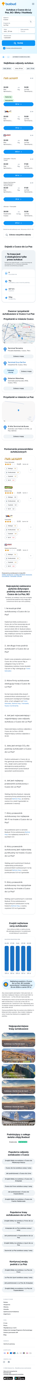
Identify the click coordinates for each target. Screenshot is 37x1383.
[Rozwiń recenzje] (30, 470)
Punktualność (12, 472)
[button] (31, 21)
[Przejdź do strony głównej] (9, 4)
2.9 (18, 472)
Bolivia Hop (8, 491)
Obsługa (10, 468)
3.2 (18, 529)
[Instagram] (4, 1362)
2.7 (15, 476)
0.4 (13, 537)
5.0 (15, 497)
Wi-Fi (9, 480)
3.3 (15, 468)
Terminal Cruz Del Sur (17, 362)
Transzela (8, 519)
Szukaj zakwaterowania (14, 48)
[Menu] (33, 4)
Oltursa (19, 576)
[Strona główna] (3, 57)
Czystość (10, 476)
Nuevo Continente (10, 548)
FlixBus (4, 574)
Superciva (10, 574)
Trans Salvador (9, 462)
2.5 (15, 562)
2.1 (18, 558)
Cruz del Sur (5, 576)
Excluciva (29, 574)
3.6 (15, 525)
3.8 (15, 533)
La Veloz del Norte (19, 574)
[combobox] (18, 19)
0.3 (13, 480)
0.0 (13, 566)
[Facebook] (9, 1362)
